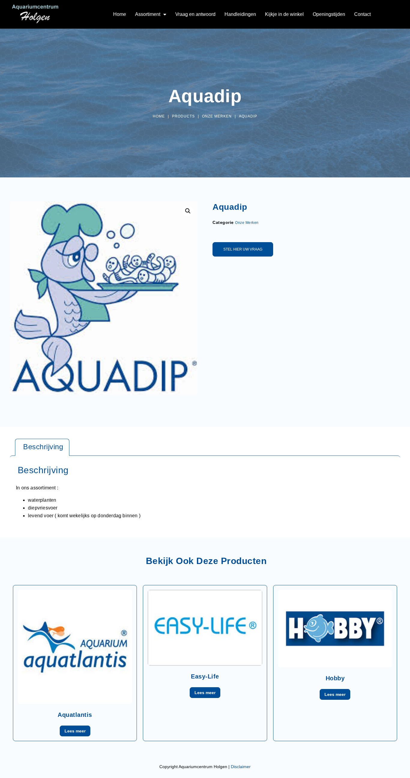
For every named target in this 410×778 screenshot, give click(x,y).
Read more (75, 731)
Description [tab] (42, 447)
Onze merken (217, 116)
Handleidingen (240, 14)
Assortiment (147, 14)
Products (183, 116)
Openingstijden (329, 14)
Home (119, 14)
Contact (362, 14)
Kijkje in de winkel (284, 14)
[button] (187, 211)
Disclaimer (241, 766)
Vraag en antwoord (195, 14)
